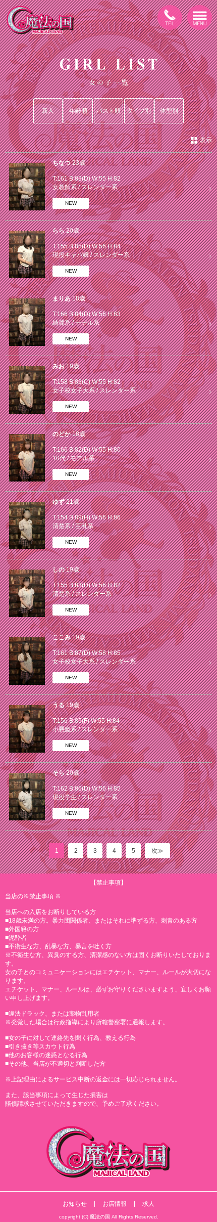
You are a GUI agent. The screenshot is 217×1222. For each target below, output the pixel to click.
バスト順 (108, 110)
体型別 (169, 110)
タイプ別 (139, 110)
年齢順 (78, 110)
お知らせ (75, 1203)
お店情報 (114, 1203)
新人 (48, 110)
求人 (148, 1203)
